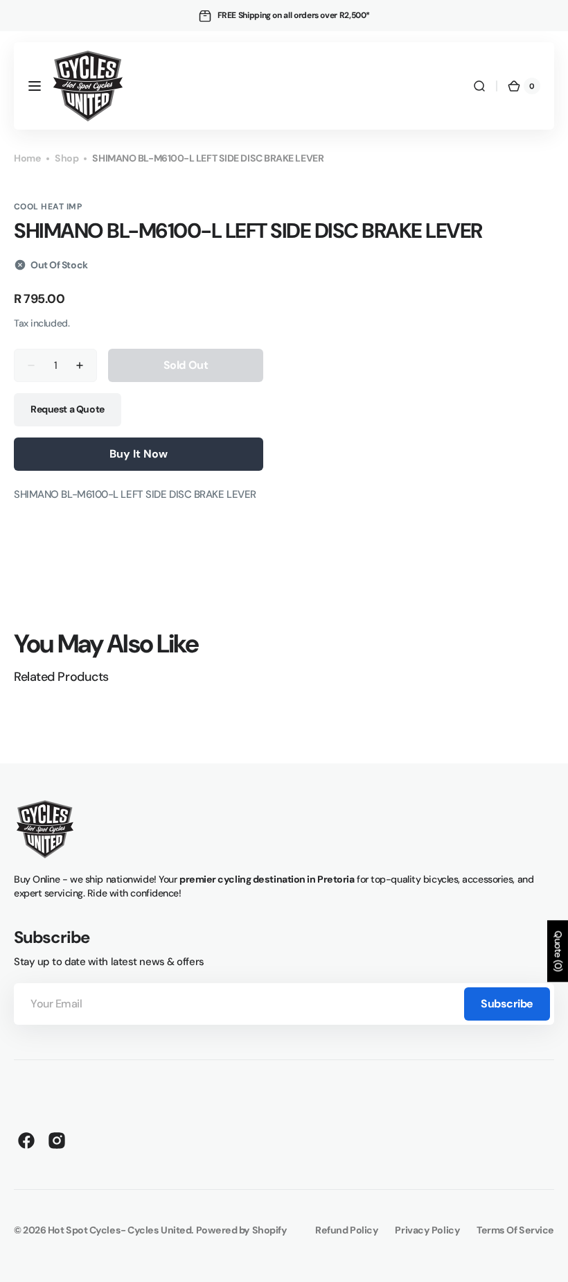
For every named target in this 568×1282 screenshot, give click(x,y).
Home (27, 158)
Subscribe (507, 1003)
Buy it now (138, 454)
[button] (34, 86)
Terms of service (515, 1230)
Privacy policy (427, 1230)
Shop (66, 158)
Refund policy (346, 1230)
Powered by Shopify (241, 1230)
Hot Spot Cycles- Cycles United (120, 1230)
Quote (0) (558, 950)
